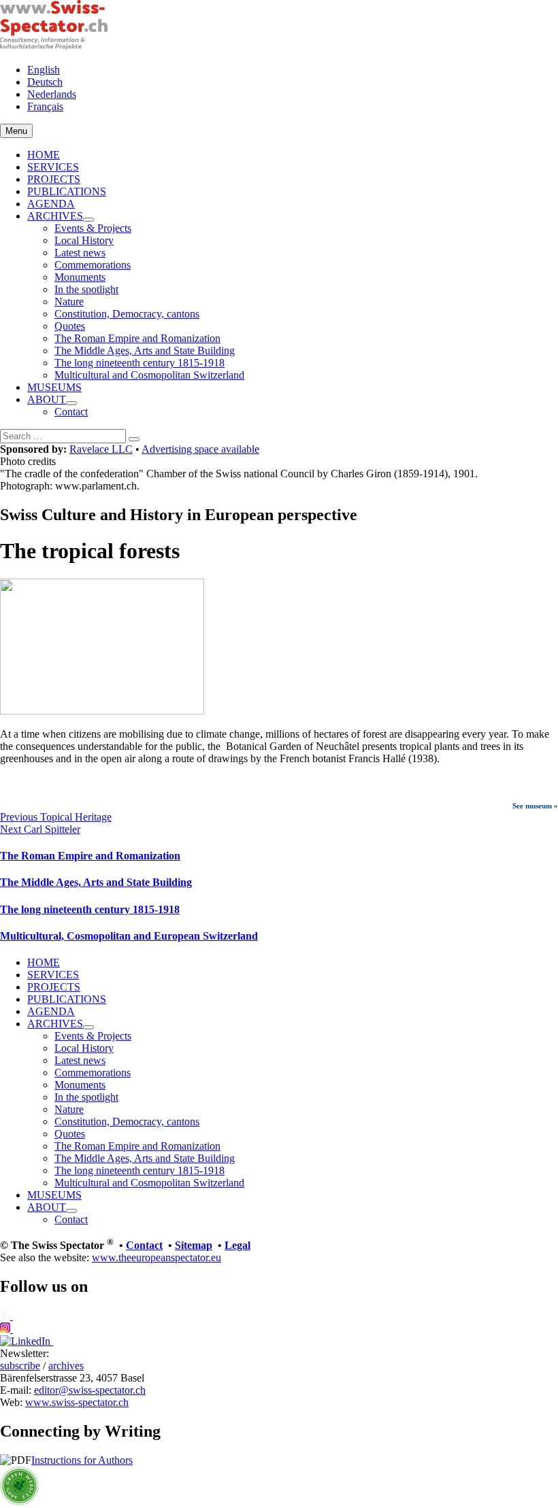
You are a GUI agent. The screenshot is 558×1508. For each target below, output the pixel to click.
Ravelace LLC (101, 449)
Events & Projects (92, 228)
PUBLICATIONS (66, 191)
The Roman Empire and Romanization (137, 338)
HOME (43, 154)
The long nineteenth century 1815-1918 (139, 363)
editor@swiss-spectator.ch (90, 1390)
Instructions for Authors (82, 1460)
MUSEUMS (54, 387)
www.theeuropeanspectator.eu (156, 1257)
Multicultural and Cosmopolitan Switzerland (149, 375)
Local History (84, 240)
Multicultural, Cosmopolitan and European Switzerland (129, 936)
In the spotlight (86, 289)
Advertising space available (200, 449)
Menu (16, 131)
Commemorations (92, 265)
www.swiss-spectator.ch (77, 1402)
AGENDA (51, 203)
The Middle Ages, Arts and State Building (144, 350)
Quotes (69, 326)
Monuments (79, 277)
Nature (69, 301)
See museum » (535, 806)
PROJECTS (53, 179)
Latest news (79, 252)
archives (66, 1365)
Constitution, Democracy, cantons (126, 314)
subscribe (20, 1365)
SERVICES (53, 167)
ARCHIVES (55, 216)
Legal (237, 1245)
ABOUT (46, 399)
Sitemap (193, 1245)
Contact (71, 411)
